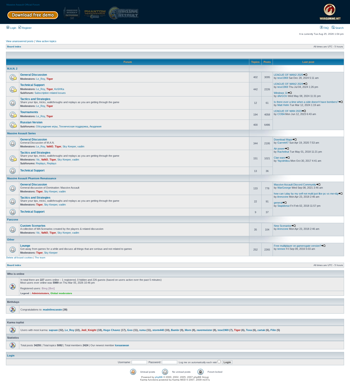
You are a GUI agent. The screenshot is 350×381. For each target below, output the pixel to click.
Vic (38, 159)
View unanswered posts (20, 41)
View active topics (46, 41)
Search (339, 27)
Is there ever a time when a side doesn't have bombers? (306, 101)
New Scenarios (282, 225)
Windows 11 (281, 92)
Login (12, 27)
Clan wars (279, 157)
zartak (261, 330)
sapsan (53, 330)
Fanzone (12, 219)
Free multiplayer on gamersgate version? (297, 245)
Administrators (40, 293)
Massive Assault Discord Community (295, 184)
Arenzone (282, 196)
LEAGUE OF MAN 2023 (288, 111)
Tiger (49, 78)
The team (40, 257)
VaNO (49, 146)
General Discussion (33, 74)
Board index (14, 46)
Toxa (249, 330)
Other (10, 239)
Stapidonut (283, 205)
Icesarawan (122, 345)
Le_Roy (40, 78)
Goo (130, 330)
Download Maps (283, 139)
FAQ (326, 27)
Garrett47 (283, 142)
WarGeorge (284, 187)
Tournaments (29, 112)
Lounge (25, 245)
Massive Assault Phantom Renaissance (31, 178)
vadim (80, 146)
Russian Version (31, 122)
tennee (281, 248)
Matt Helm (283, 105)
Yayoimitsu (283, 160)
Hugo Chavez (111, 330)
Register (26, 27)
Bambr (175, 330)
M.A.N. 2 (12, 68)
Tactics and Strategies (35, 99)
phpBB (159, 377)
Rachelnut (283, 151)
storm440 (158, 330)
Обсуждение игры (47, 126)
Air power (279, 148)
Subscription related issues (50, 92)
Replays (40, 163)
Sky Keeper (69, 146)
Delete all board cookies (19, 257)
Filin (273, 330)
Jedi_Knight (88, 330)
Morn (188, 330)
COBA (281, 114)
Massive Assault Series (21, 133)
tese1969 (282, 77)
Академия (95, 126)
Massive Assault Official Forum (23, 4)
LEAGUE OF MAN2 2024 (288, 83)
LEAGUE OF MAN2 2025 (288, 74)
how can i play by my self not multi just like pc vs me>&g (306, 193)
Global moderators (61, 293)
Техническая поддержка (73, 126)
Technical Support (32, 85)
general (278, 202)
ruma (142, 330)
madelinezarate (52, 309)
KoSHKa (59, 89)
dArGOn (282, 96)
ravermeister (204, 330)
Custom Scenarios (32, 225)
